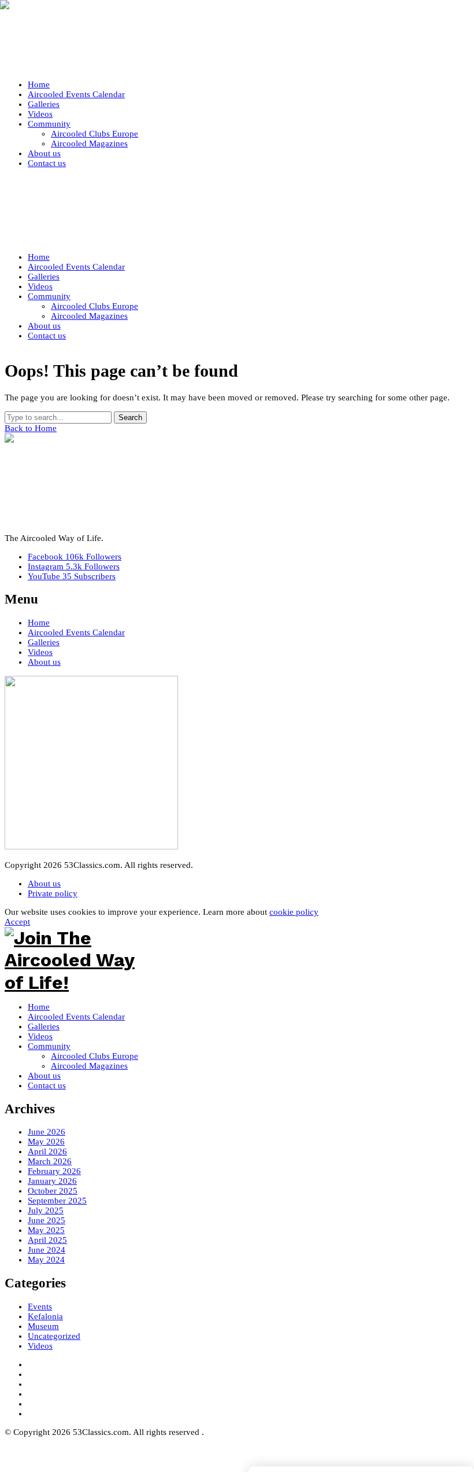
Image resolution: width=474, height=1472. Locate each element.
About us (44, 662)
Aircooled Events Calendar (76, 632)
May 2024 (46, 1259)
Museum (43, 1326)
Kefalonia (45, 1316)
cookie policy (294, 912)
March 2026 (50, 1161)
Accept (17, 921)
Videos (40, 652)
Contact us (47, 1085)
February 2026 (54, 1171)
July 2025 (46, 1210)
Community (49, 1046)
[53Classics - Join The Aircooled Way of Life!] (237, 38)
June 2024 (46, 1249)
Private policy (52, 893)
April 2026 (47, 1151)
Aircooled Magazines (89, 1065)
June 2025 (46, 1220)
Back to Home (31, 428)
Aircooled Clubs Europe (94, 1056)
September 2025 (57, 1200)
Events (40, 1306)
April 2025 (47, 1240)
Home (39, 622)
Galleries (44, 642)
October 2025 (52, 1190)
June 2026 (46, 1131)
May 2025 (46, 1230)
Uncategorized (54, 1336)
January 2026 (52, 1181)
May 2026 (46, 1141)
